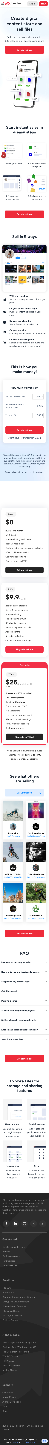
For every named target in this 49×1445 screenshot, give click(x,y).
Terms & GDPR (9, 1265)
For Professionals (11, 1256)
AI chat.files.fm (9, 1370)
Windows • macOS (26, 1347)
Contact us (32, 759)
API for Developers (11, 1402)
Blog (4, 1411)
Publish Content (10, 1320)
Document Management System (18, 1297)
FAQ (4, 1406)
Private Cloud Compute (14, 1306)
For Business (8, 1261)
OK (44, 1441)
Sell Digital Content (12, 1315)
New (43, 3)
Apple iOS (31, 1342)
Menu (2, 4)
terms (15, 1442)
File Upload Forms (11, 1311)
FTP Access (8, 1361)
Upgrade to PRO (24, 649)
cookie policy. (29, 1442)
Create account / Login (13, 1247)
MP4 (26, 1351)
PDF (20, 1351)
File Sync (6, 1288)
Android (20, 1342)
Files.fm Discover (11, 1365)
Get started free (25, 50)
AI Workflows (9, 1292)
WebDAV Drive (10, 1356)
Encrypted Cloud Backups (15, 1301)
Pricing (6, 1251)
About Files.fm (9, 1397)
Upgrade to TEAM (24, 737)
